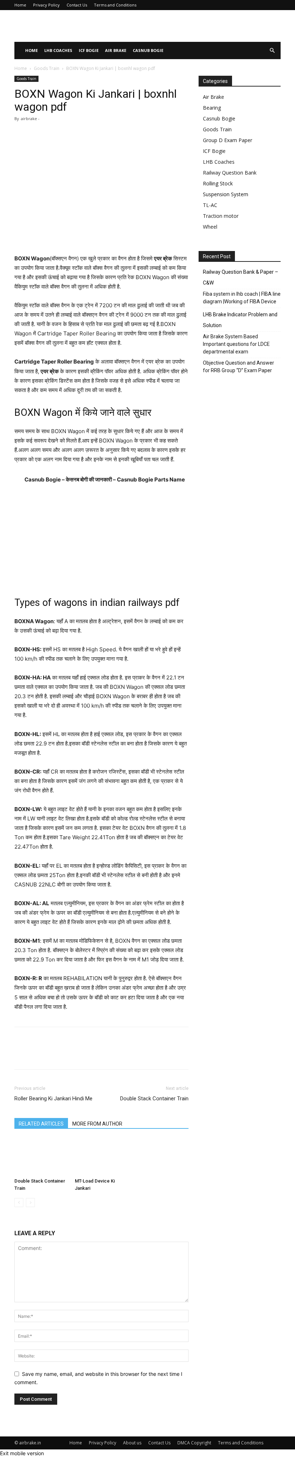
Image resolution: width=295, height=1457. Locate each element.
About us (132, 1443)
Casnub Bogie (148, 50)
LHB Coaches (58, 50)
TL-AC (210, 205)
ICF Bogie (89, 50)
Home (20, 5)
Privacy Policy (46, 5)
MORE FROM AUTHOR (97, 1124)
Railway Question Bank (230, 172)
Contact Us (77, 5)
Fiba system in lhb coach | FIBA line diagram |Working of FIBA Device (242, 297)
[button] (272, 50)
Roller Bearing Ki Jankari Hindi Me (53, 1098)
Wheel (210, 226)
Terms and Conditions (115, 5)
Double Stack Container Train (154, 1098)
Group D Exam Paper (227, 140)
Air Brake (115, 50)
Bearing (212, 107)
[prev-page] (18, 1202)
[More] (208, 1054)
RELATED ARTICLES (41, 1124)
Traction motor (221, 215)
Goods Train (46, 68)
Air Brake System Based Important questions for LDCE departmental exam (236, 344)
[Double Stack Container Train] (40, 1157)
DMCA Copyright (194, 1443)
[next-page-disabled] (30, 1202)
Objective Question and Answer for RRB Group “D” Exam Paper (238, 366)
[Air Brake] (63, 26)
